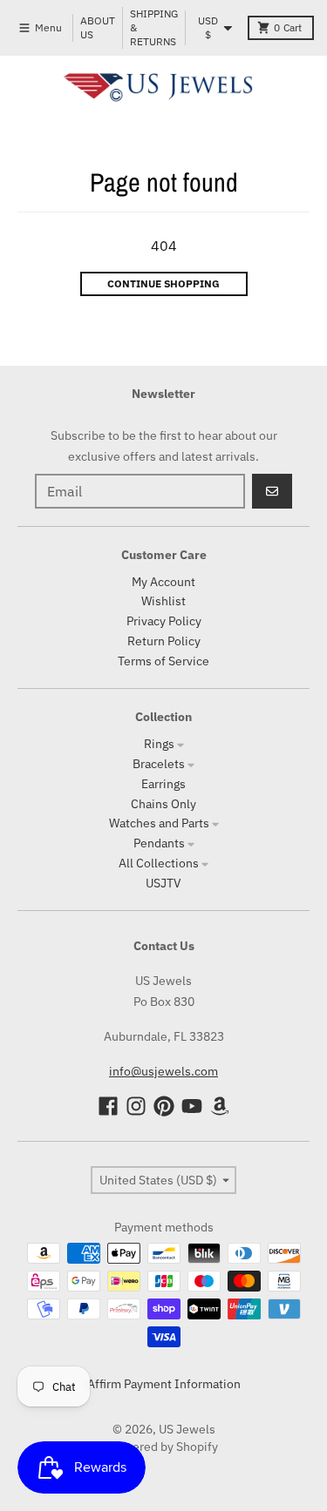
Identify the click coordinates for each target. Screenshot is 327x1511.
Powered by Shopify (163, 1446)
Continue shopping (163, 283)
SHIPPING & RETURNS (154, 27)
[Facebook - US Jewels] (108, 1106)
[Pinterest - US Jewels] (163, 1106)
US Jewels (187, 1429)
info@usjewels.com (163, 1071)
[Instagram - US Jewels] (136, 1106)
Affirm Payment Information (164, 1384)
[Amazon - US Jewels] (219, 1106)
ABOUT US (97, 27)
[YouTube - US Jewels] (191, 1106)
